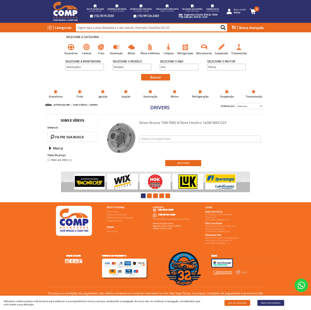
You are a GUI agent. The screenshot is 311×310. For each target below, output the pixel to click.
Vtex (241, 272)
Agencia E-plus (222, 272)
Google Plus (80, 261)
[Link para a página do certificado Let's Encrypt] (222, 263)
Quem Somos (113, 211)
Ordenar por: (228, 106)
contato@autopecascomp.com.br (171, 219)
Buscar (155, 77)
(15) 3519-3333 (103, 16)
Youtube (76, 261)
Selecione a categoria (82, 37)
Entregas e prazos (114, 220)
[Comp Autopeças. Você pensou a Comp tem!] (74, 221)
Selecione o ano (171, 62)
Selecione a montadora (83, 62)
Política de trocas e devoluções (120, 217)
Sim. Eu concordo (237, 302)
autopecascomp (62, 105)
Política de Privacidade (117, 214)
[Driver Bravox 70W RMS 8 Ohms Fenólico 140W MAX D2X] (121, 138)
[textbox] (151, 28)
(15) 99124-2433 (148, 16)
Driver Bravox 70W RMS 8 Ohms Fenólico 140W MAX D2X (183, 122)
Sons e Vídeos (80, 105)
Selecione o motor (221, 62)
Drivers (94, 105)
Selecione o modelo (127, 62)
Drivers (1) (53, 127)
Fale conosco (112, 231)
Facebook (71, 261)
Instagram (67, 261)
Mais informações (271, 302)
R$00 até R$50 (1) (61, 160)
